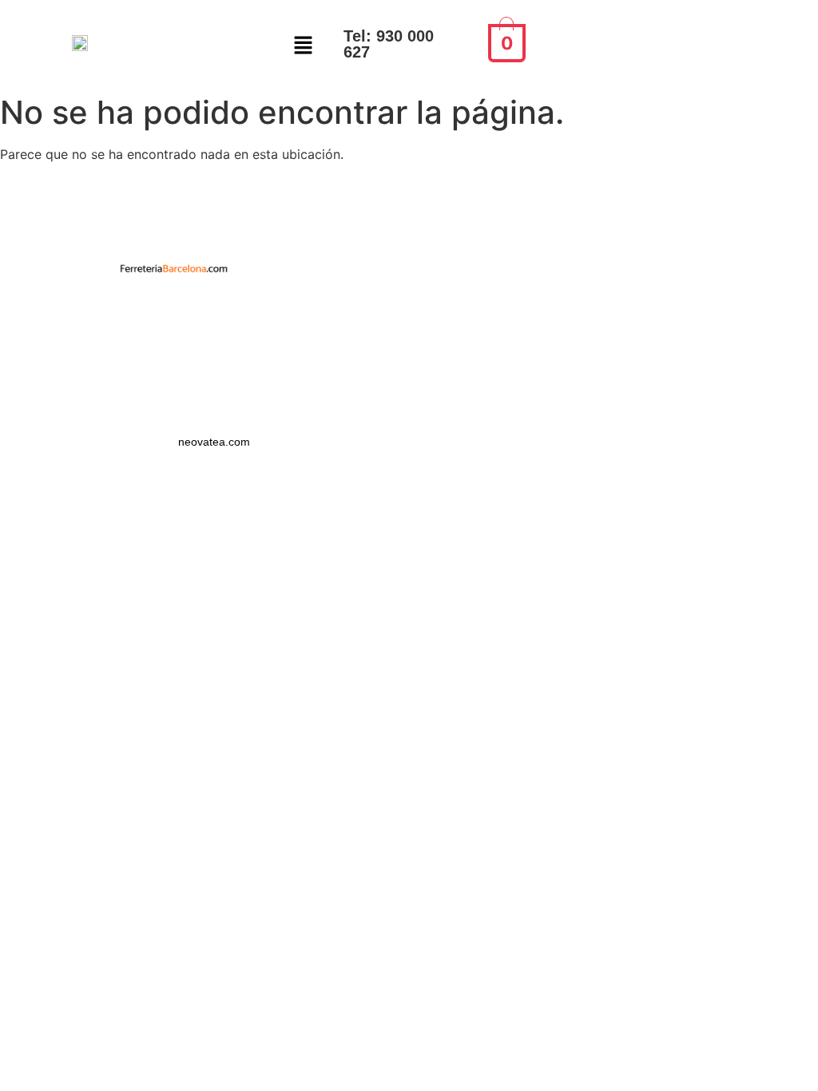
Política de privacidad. (173, 306)
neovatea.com (215, 441)
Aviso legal (173, 335)
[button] (304, 46)
